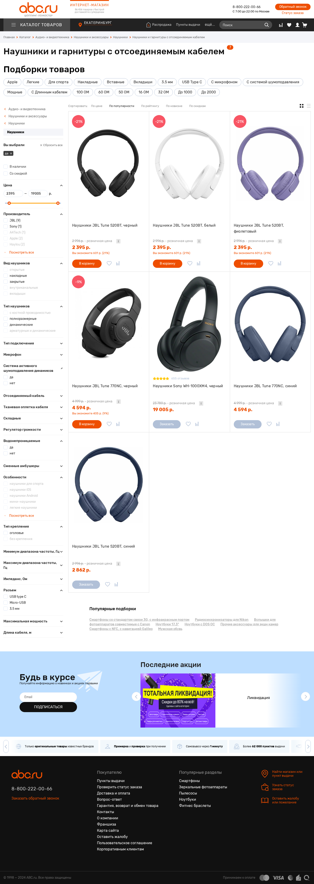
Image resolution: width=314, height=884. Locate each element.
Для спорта (59, 82)
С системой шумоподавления (273, 82)
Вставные (115, 82)
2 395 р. (81, 247)
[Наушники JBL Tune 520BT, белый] (189, 163)
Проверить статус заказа (119, 787)
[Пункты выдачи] (84, 27)
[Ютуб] (34, 819)
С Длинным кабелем (49, 92)
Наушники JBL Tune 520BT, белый (184, 225)
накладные (18, 276)
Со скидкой (18, 174)
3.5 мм (167, 82)
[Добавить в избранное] (109, 263)
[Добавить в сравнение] (117, 263)
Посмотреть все (21, 252)
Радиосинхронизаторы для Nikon (221, 620)
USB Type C (192, 82)
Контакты (105, 812)
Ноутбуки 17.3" (167, 624)
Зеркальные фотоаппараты (203, 787)
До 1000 (185, 92)
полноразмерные (23, 319)
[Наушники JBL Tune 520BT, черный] (108, 163)
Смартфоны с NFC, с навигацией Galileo (121, 629)
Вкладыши (143, 82)
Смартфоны (189, 781)
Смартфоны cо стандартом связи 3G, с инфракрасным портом (139, 620)
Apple (12, 82)
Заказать (167, 424)
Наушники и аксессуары (27, 116)
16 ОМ (144, 92)
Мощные (14, 92)
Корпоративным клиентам (120, 849)
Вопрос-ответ (109, 799)
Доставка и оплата (113, 793)
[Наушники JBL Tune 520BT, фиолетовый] (270, 163)
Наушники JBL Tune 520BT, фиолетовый (259, 228)
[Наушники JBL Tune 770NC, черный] (108, 324)
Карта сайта (108, 830)
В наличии (18, 167)
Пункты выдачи (188, 25)
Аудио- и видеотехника (27, 109)
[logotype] (36, 9)
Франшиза (106, 824)
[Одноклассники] (25, 819)
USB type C (18, 597)
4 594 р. (81, 407)
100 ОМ (83, 92)
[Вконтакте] (15, 819)
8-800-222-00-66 (246, 7)
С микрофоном (224, 82)
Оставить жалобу (112, 837)
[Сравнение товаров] (281, 24)
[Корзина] (306, 24)
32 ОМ (163, 92)
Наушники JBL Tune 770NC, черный (105, 386)
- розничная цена (92, 241)
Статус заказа (293, 13)
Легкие (33, 82)
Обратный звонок (292, 7)
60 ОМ (103, 92)
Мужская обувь (170, 629)
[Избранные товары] (289, 24)
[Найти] (267, 25)
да (7, 153)
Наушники (16, 123)
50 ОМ (124, 92)
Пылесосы (188, 793)
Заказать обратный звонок (35, 798)
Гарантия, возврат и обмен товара (127, 805)
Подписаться (48, 707)
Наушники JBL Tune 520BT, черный (104, 225)
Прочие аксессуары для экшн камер (249, 624)
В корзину (87, 264)
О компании (107, 818)
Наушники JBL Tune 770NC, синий (265, 386)
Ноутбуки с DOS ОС (200, 624)
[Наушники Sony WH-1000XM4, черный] (189, 324)
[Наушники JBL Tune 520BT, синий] (108, 484)
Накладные (88, 82)
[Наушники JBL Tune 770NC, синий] (270, 324)
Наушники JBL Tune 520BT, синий (103, 546)
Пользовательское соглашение (124, 843)
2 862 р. (81, 570)
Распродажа (161, 25)
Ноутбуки (187, 799)
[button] (136, 696)
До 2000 (208, 92)
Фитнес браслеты (195, 805)
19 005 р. (163, 409)
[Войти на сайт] (297, 24)
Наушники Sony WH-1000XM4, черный (188, 386)
